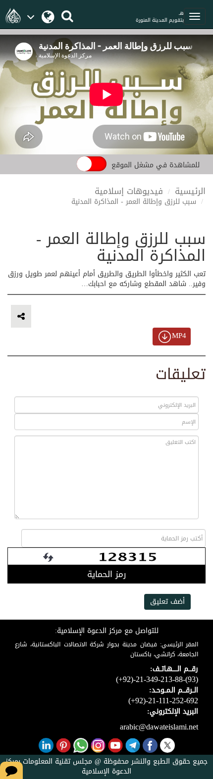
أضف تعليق (167, 601)
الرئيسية (190, 191)
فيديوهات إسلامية (129, 191)
